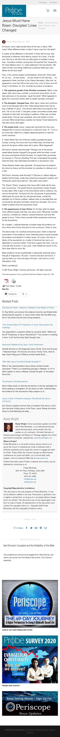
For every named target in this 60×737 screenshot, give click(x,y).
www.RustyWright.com (43, 437)
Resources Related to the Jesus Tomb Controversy (22, 344)
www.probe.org (42, 458)
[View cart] (47, 10)
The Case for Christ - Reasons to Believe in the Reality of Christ (28, 307)
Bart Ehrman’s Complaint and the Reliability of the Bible (28, 545)
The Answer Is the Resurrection (15, 381)
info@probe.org (30, 479)
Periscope (43, 2)
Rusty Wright (11, 419)
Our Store (53, 2)
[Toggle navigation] (55, 10)
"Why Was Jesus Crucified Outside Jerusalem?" (21, 361)
